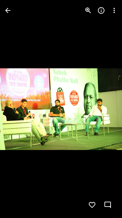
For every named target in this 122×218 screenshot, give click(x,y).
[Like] (92, 205)
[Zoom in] (88, 10)
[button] (18, 109)
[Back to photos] (8, 10)
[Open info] (101, 10)
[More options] (114, 10)
